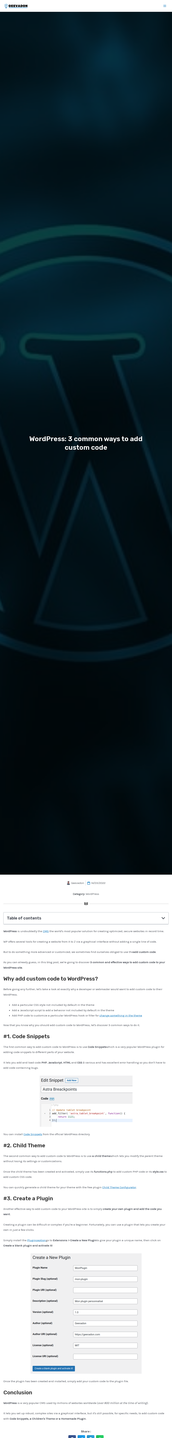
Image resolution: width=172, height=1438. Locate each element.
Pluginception (36, 1240)
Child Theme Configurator (119, 1187)
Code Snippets (33, 1134)
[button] (163, 918)
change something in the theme (120, 1015)
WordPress (92, 894)
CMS (46, 931)
